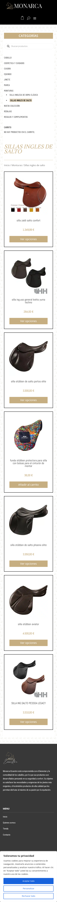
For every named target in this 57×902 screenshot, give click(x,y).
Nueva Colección (12, 105)
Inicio (7, 165)
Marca (7, 85)
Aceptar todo (28, 881)
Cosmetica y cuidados (14, 63)
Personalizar (28, 888)
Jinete (7, 79)
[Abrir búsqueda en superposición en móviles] (29, 46)
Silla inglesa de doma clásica (24, 94)
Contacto (6, 835)
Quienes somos (9, 822)
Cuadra (7, 68)
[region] (28, 876)
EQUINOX (7, 74)
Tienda (5, 828)
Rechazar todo (28, 896)
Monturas (8, 90)
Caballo (7, 57)
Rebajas (8, 111)
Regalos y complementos (16, 116)
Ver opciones (28, 239)
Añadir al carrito (28, 484)
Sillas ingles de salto (20, 100)
